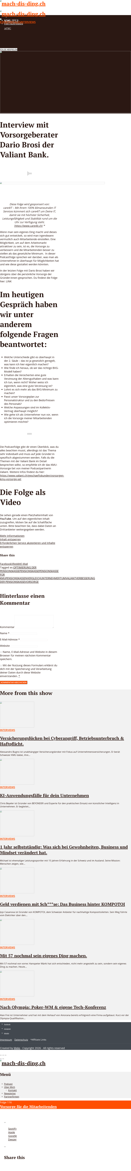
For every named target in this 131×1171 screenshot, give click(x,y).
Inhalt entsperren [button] (10, 539)
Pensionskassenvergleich (23, 578)
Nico (8, 45)
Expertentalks (10, 22)
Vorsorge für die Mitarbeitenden (28, 1106)
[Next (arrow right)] (3, 1058)
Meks (17, 1048)
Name (4, 633)
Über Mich (9, 1087)
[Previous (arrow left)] (1, 1058)
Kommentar (7, 627)
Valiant (71, 578)
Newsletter (10, 1093)
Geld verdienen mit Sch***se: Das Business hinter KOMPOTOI (62, 904)
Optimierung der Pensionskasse (18, 569)
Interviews (28, 22)
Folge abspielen (8, 49)
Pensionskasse (29, 571)
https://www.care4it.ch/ (28, 226)
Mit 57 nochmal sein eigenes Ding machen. (43, 955)
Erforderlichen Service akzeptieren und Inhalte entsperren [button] (27, 544)
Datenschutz (21, 1039)
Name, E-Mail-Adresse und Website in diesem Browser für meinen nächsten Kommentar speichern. (28, 655)
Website (5, 646)
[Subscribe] (5, 1122)
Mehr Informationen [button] (12, 536)
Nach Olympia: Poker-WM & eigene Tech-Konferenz (53, 1007)
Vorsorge (32, 582)
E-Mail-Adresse (10, 639)
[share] (5, 1146)
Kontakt (12, 1090)
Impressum (6, 1039)
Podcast (9, 28)
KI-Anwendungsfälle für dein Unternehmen (44, 795)
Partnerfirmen (13, 40)
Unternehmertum (53, 578)
